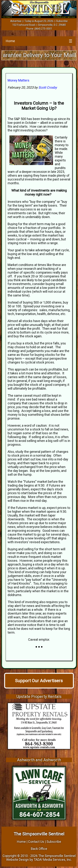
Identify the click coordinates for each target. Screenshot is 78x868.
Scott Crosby (47, 87)
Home (10, 41)
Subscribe (62, 21)
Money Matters (18, 80)
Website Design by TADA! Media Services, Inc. (39, 859)
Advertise (15, 21)
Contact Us (36, 841)
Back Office (39, 849)
